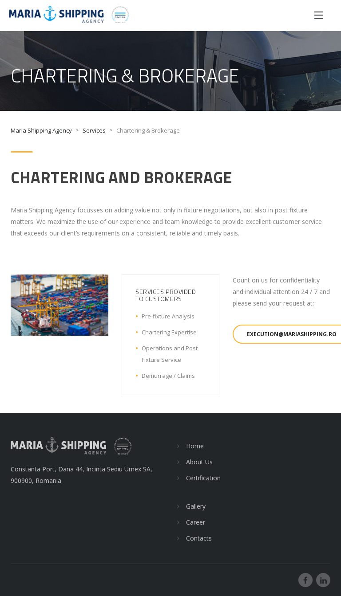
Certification (203, 478)
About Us (199, 462)
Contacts (199, 538)
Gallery (196, 506)
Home (195, 446)
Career (195, 522)
